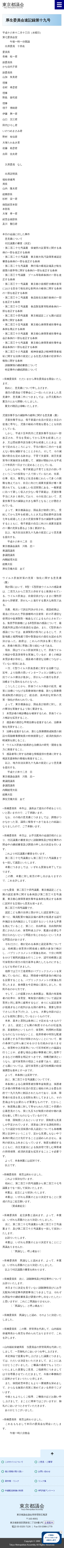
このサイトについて (14, 1462)
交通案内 (48, 1522)
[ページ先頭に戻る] (52, 1453)
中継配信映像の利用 (14, 1490)
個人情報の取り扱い (14, 1471)
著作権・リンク (12, 1481)
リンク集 (42, 1481)
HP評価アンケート (46, 1490)
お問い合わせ (44, 1471)
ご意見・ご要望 (45, 1462)
